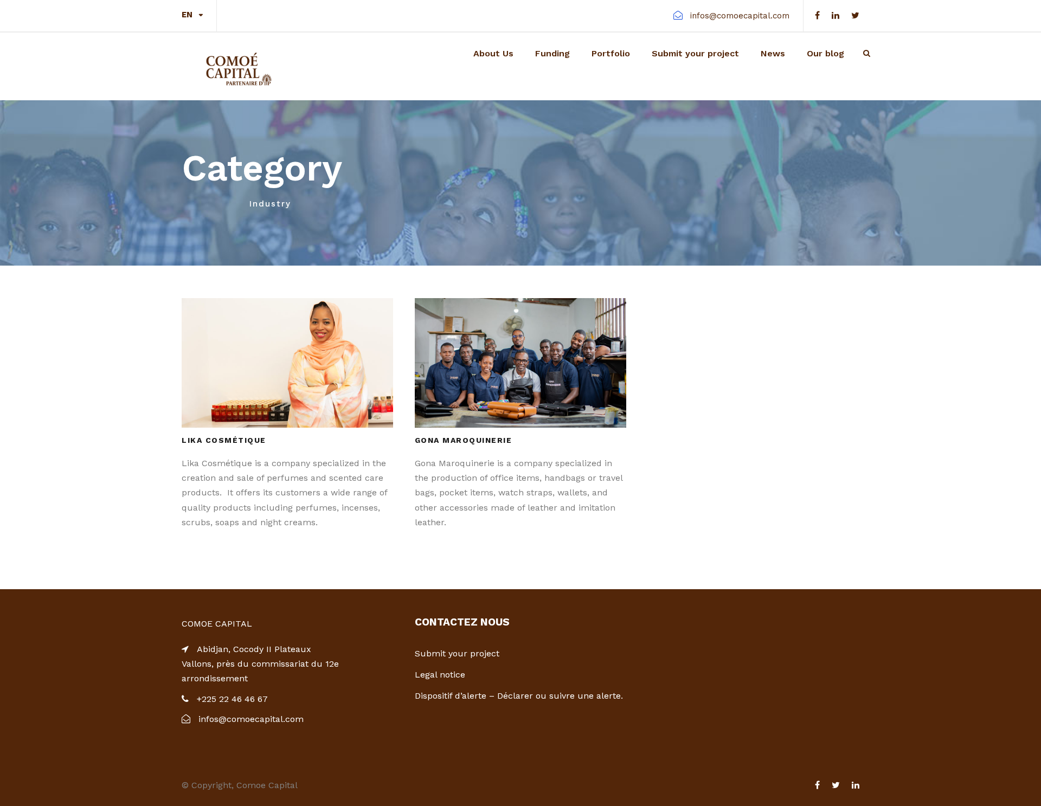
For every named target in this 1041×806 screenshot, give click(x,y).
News (773, 53)
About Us (493, 53)
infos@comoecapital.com (739, 16)
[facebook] (817, 15)
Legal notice (440, 674)
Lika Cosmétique (224, 440)
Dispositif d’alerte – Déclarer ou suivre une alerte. (519, 696)
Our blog (825, 53)
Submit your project (695, 53)
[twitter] (855, 15)
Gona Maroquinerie (463, 440)
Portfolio (611, 53)
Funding (552, 53)
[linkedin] (835, 15)
